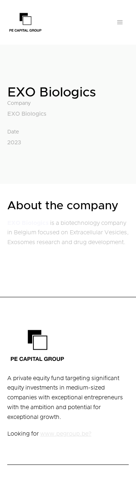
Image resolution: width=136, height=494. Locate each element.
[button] (120, 22)
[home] (25, 22)
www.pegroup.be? (65, 434)
